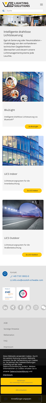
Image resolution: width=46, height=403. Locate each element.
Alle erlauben (21, 390)
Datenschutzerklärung (19, 371)
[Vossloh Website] (17, 4)
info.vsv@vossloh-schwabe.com (27, 280)
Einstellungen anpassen (21, 399)
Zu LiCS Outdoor (32, 255)
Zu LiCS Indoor (32, 190)
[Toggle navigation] (41, 4)
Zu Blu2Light (33, 126)
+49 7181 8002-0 (20, 276)
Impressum (8, 375)
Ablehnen (21, 381)
